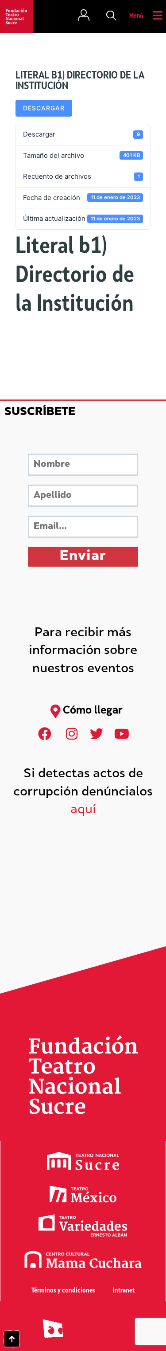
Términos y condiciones (63, 1291)
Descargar (44, 108)
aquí (83, 810)
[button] (111, 16)
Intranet (124, 1291)
